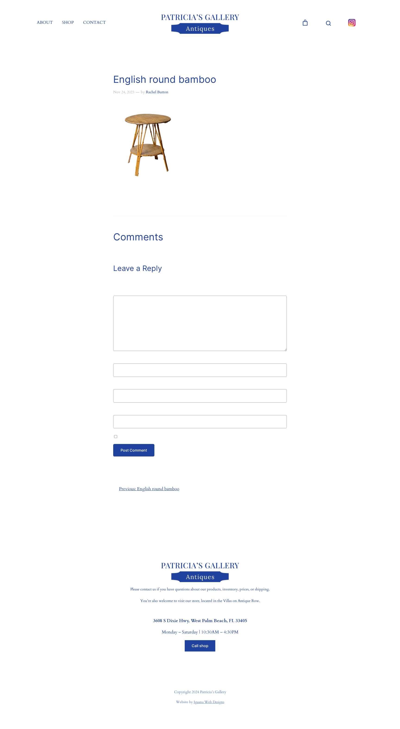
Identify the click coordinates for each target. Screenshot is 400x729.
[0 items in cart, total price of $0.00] (305, 22)
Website (120, 410)
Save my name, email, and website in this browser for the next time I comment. (192, 436)
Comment (124, 292)
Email (120, 385)
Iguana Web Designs (209, 702)
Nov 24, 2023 (123, 92)
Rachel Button (157, 92)
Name (120, 359)
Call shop (200, 645)
